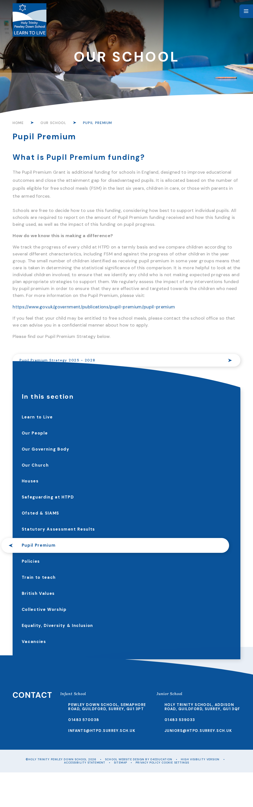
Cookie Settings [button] (175, 762)
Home (18, 123)
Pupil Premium (97, 123)
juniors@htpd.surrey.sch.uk (198, 730)
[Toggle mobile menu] (246, 11)
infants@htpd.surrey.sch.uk (101, 730)
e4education (161, 759)
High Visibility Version (200, 759)
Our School (53, 123)
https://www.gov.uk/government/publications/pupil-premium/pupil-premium (94, 307)
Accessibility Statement (84, 762)
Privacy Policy (148, 762)
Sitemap (120, 762)
